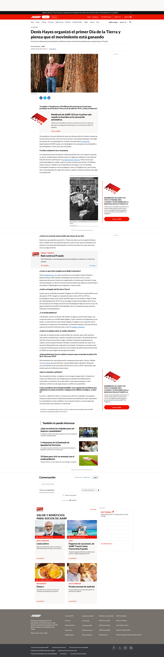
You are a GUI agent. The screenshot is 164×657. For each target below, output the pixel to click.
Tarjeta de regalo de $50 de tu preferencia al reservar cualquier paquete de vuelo (81, 552)
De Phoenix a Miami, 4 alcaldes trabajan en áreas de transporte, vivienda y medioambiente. (58, 434)
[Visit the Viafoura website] (73, 500)
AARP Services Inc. (87, 630)
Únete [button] (45, 17)
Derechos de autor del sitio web (67, 650)
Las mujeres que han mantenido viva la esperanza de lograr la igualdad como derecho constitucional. (58, 448)
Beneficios (95, 17)
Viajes (71, 540)
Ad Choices (63, 653)
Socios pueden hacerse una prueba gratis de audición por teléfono (81, 590)
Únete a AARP (55, 130)
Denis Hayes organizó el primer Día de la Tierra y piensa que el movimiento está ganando (76, 34)
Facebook (41, 98)
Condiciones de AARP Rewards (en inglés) (43, 650)
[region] (69, 489)
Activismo (34, 27)
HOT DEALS (106, 512)
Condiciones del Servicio (59, 647)
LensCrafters (43, 543)
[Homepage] (36, 17)
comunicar (85, 141)
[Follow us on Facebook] (114, 648)
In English (52, 49)
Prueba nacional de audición (82, 586)
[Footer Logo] (44, 615)
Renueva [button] (54, 17)
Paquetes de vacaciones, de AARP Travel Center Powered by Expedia (81, 546)
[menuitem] (32, 23)
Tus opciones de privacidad (78, 653)
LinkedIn (49, 98)
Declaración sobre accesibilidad (78, 647)
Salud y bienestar (43, 540)
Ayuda (89, 17)
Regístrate (118, 17)
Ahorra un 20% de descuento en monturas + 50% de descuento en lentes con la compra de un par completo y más (50, 547)
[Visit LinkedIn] (131, 648)
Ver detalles (45, 265)
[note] (64, 94)
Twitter (45, 98)
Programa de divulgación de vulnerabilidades (44, 653)
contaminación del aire (71, 160)
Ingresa (126, 17)
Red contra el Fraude (52, 255)
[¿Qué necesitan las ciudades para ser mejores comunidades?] (88, 432)
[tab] (46, 490)
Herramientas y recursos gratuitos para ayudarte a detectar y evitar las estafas (68, 260)
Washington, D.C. (51, 275)
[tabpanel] (121, 22)
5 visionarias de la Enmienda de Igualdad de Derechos (54, 443)
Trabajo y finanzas (47, 253)
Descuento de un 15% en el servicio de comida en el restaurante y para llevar (48, 590)
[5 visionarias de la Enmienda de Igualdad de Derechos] (88, 446)
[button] (131, 13)
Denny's (40, 586)
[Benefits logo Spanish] (35, 256)
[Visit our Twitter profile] (120, 648)
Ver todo (93, 265)
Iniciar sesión (78, 477)
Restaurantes (41, 583)
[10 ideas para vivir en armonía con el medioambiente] (88, 460)
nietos (47, 363)
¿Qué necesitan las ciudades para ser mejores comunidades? (57, 429)
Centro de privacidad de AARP (40, 647)
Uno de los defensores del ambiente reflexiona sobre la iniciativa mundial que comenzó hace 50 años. (69, 41)
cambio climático (78, 327)
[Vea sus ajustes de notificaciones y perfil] (98, 490)
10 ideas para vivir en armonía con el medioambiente (57, 457)
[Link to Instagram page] (125, 648)
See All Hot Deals (106, 543)
